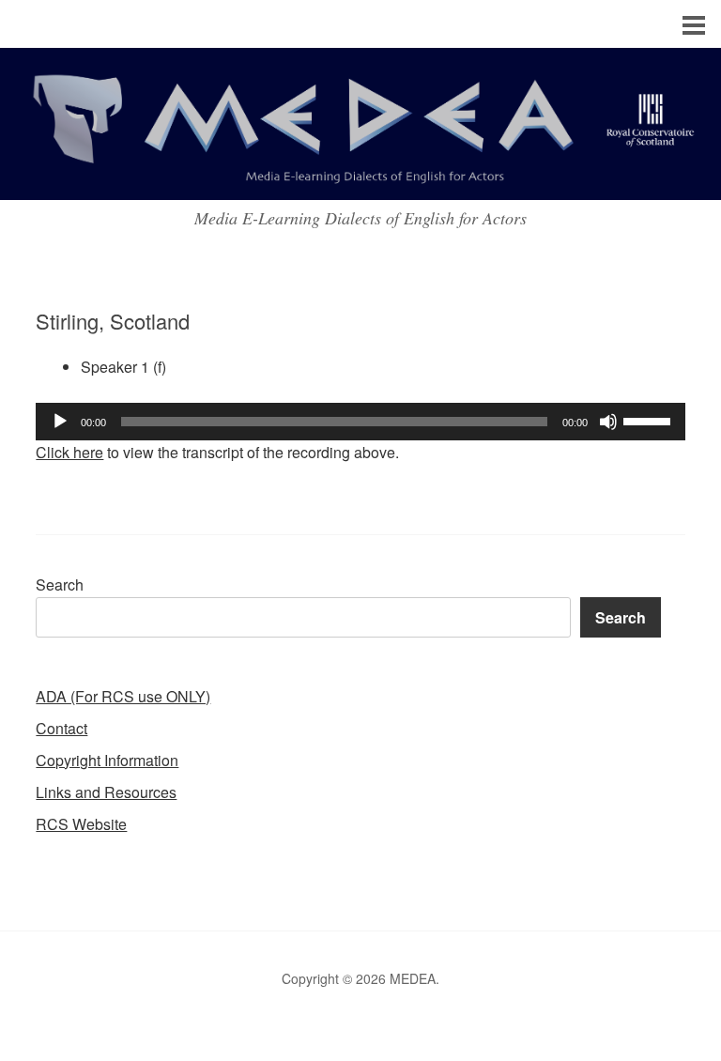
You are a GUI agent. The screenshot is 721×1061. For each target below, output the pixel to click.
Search (60, 584)
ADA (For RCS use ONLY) (123, 696)
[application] (360, 421)
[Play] (60, 421)
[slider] (649, 420)
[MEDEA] (360, 182)
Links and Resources (106, 792)
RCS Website (81, 824)
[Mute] (608, 421)
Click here (69, 452)
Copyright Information (107, 760)
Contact (61, 728)
